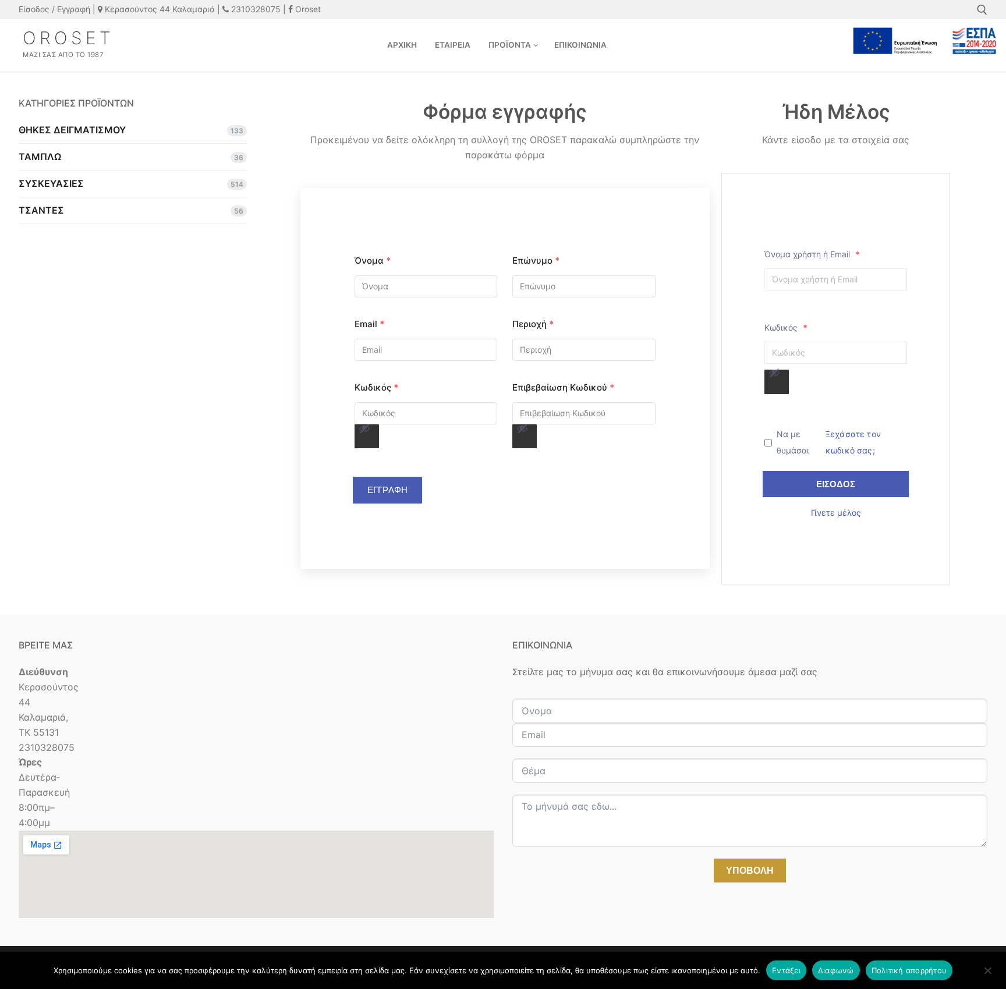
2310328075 (255, 9)
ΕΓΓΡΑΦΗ (387, 490)
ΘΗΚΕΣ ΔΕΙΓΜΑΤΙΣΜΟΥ (72, 130)
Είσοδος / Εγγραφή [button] (54, 9)
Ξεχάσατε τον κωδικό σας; (853, 442)
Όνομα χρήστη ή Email (812, 254)
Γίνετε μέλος (836, 512)
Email (369, 323)
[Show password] (364, 428)
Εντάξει (786, 970)
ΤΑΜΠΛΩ (40, 156)
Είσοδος (835, 484)
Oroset (307, 9)
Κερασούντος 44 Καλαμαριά (158, 9)
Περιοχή (533, 323)
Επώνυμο (535, 260)
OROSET (68, 37)
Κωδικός (376, 387)
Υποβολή (750, 870)
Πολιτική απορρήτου (909, 970)
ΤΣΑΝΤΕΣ (41, 210)
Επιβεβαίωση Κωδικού (563, 387)
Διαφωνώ (836, 970)
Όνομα (373, 260)
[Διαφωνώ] (987, 974)
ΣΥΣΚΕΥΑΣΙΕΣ (51, 183)
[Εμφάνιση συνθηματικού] (367, 436)
